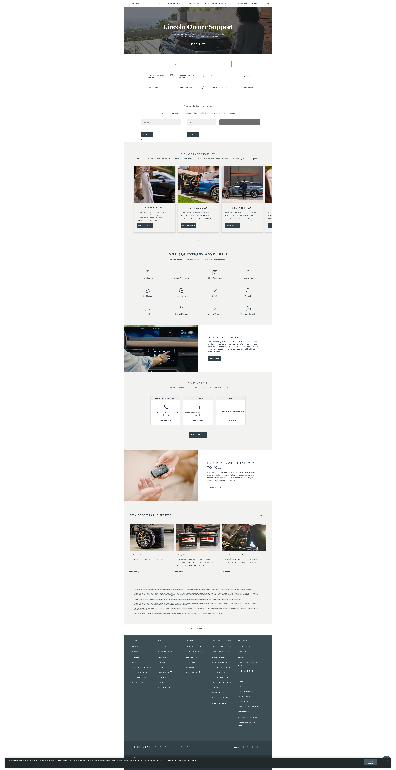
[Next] (206, 240)
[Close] (387, 762)
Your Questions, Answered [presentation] (198, 254)
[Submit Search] (165, 64)
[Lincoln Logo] (134, 3)
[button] (157, 3)
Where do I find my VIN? (148, 139)
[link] (198, 43)
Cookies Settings (370, 762)
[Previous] (189, 240)
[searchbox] (199, 64)
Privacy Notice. (191, 760)
